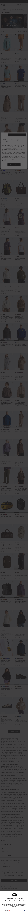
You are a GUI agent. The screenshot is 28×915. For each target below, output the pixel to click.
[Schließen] (25, 893)
